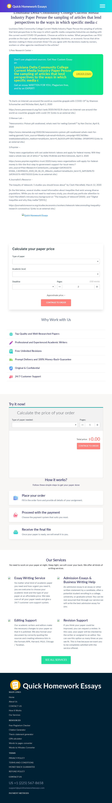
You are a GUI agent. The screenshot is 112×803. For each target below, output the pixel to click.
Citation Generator (17, 730)
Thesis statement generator (21, 734)
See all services (56, 660)
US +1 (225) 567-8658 (26, 783)
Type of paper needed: (22, 420)
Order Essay (84, 74)
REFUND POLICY (17, 772)
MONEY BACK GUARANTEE (22, 767)
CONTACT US (15, 706)
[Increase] (97, 286)
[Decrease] (59, 286)
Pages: (83, 420)
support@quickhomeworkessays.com (26, 788)
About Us (13, 702)
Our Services (14, 715)
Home (11, 697)
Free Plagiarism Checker (19, 726)
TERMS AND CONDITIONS (21, 763)
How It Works (15, 711)
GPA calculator (15, 739)
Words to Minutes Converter (22, 748)
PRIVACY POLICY (17, 758)
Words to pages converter (20, 743)
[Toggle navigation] (102, 6)
